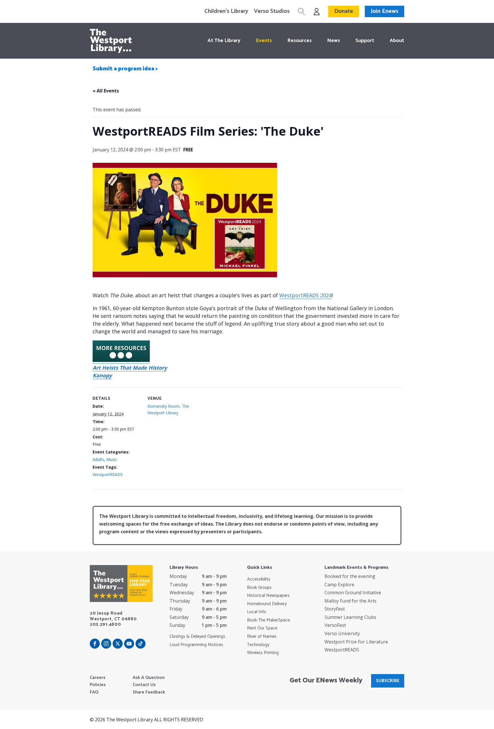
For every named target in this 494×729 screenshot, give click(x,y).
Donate (343, 11)
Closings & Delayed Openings (197, 636)
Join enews (384, 11)
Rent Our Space (262, 628)
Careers (97, 678)
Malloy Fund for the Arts (350, 601)
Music (111, 459)
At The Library (224, 40)
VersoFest (335, 625)
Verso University (342, 633)
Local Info (256, 612)
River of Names (261, 636)
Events (264, 40)
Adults (98, 459)
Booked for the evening (349, 576)
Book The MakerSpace (268, 620)
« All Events (106, 91)
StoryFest (334, 609)
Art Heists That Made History (130, 367)
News (333, 40)
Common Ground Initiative (352, 592)
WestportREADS (108, 474)
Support (364, 40)
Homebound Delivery (267, 604)
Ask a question (149, 678)
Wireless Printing (263, 653)
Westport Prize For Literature (356, 642)
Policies (98, 685)
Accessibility (258, 579)
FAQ (94, 692)
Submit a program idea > (125, 69)
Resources (299, 40)
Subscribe (387, 681)
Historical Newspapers (268, 595)
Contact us (144, 685)
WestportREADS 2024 (305, 295)
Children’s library (226, 11)
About (397, 40)
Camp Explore (339, 584)
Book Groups (259, 587)
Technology (258, 645)
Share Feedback (149, 692)
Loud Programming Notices (196, 645)
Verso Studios (272, 11)
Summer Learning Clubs (350, 617)
